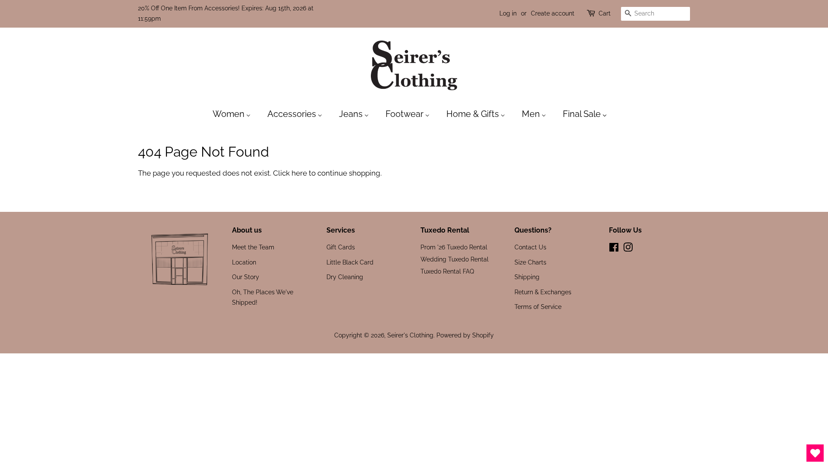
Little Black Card (349, 262)
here (299, 173)
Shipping (526, 276)
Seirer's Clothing (410, 335)
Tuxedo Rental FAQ (447, 271)
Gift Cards (340, 247)
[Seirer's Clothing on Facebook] (614, 248)
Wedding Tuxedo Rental (454, 259)
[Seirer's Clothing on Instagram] (628, 248)
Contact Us (530, 247)
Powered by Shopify (465, 335)
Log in (508, 13)
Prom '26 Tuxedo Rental (453, 247)
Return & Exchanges (542, 292)
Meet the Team (253, 247)
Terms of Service (537, 306)
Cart (605, 13)
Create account (552, 13)
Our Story (245, 276)
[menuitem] (236, 113)
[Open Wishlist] (815, 453)
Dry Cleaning (344, 276)
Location (244, 262)
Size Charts (530, 262)
